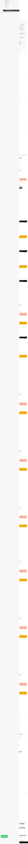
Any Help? (4, 836)
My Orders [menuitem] (6, 4)
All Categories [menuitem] (7, 0)
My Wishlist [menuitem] (7, 5)
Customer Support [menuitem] (8, 12)
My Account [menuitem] (7, 2)
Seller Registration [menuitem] (9, 10)
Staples (22, 182)
